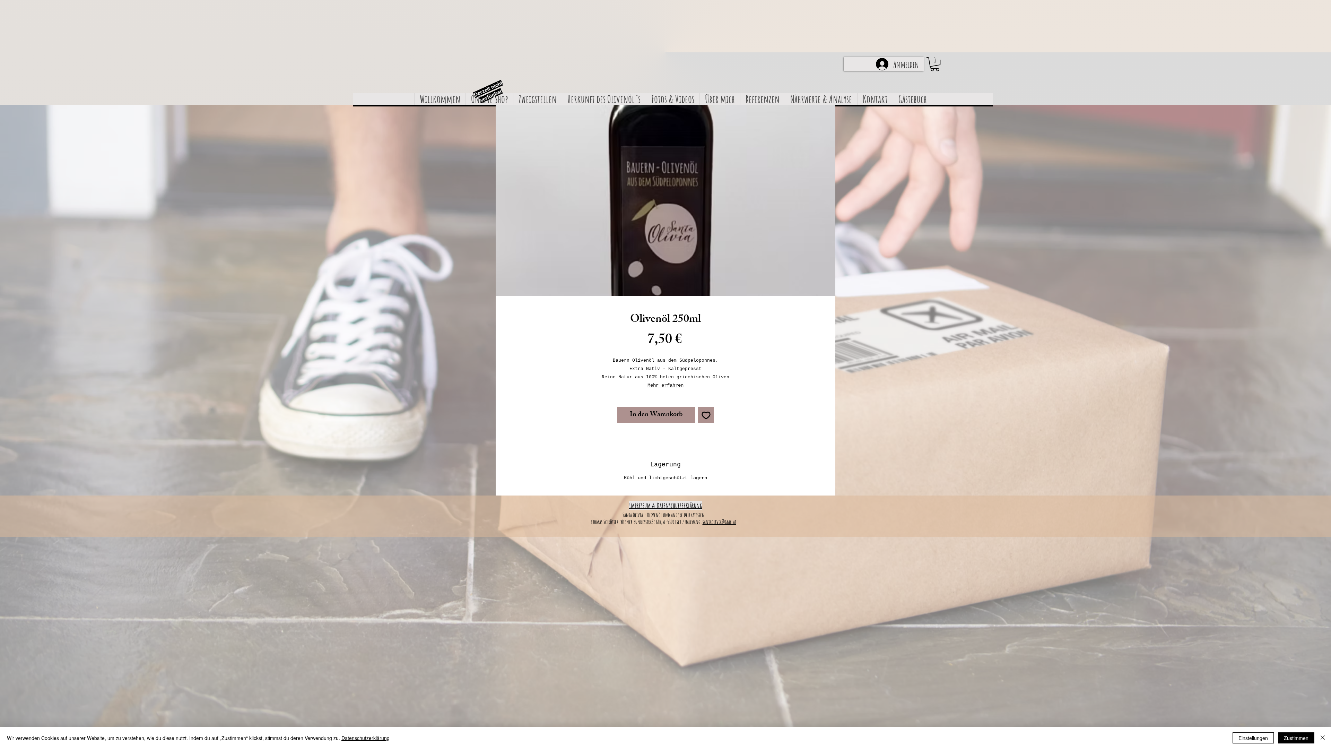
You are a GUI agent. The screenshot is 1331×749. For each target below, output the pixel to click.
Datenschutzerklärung (365, 737)
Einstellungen (1253, 737)
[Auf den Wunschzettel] (706, 415)
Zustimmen (1296, 737)
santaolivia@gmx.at (719, 521)
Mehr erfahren (665, 385)
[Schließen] (1323, 737)
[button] (935, 64)
